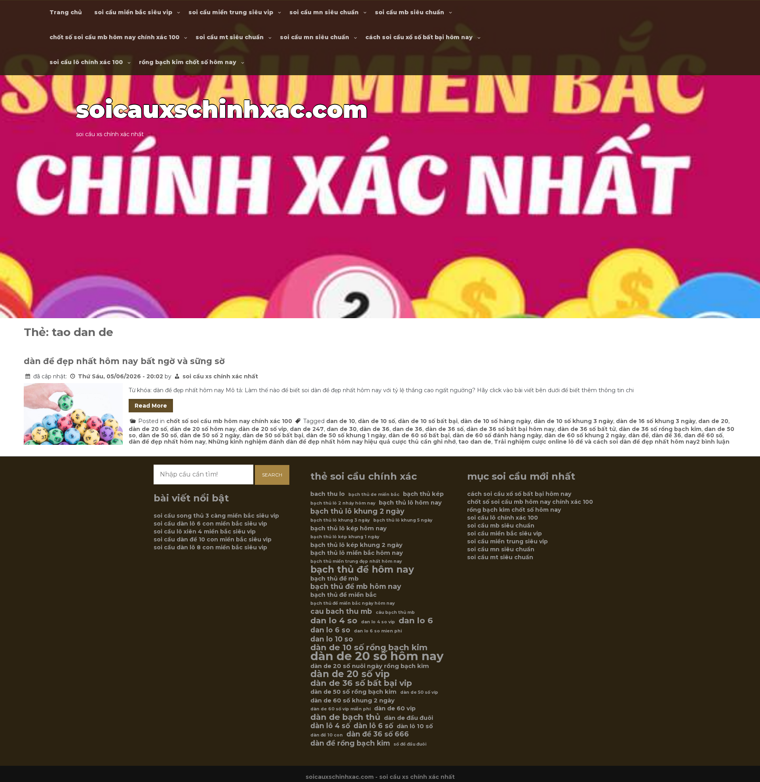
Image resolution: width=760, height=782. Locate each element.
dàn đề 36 (666, 435)
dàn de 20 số (148, 429)
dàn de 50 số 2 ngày (209, 435)
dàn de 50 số (158, 435)
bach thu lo (327, 493)
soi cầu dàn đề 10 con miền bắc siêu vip (213, 539)
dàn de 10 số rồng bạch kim (369, 647)
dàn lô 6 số (373, 726)
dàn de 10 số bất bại (428, 421)
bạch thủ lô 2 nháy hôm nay (342, 503)
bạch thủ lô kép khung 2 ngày (356, 545)
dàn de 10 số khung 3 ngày (573, 421)
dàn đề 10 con (326, 735)
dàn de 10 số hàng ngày (495, 421)
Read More (151, 405)
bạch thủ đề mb (334, 578)
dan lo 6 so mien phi (378, 631)
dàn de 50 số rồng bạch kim (353, 691)
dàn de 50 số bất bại (272, 435)
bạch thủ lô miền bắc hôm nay (356, 552)
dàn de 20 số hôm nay (203, 429)
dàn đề (638, 435)
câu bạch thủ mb (395, 612)
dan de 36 (407, 429)
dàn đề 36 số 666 (377, 734)
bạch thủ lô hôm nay (410, 502)
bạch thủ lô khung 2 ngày (357, 511)
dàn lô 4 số (330, 726)
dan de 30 (342, 429)
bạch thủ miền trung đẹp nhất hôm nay (356, 561)
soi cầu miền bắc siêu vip (133, 12)
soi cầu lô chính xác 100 (86, 62)
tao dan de (474, 441)
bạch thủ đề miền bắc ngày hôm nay (352, 603)
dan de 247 (307, 429)
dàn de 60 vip (395, 708)
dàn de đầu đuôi (408, 717)
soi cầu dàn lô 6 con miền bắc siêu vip (210, 523)
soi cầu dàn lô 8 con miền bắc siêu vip (210, 547)
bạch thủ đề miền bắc (343, 594)
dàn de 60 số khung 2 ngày (584, 435)
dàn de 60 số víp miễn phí (340, 709)
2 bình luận (713, 441)
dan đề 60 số (703, 435)
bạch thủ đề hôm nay (362, 569)
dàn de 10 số (376, 421)
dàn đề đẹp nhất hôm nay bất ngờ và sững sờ (124, 361)
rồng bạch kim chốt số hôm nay (187, 62)
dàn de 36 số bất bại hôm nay (510, 429)
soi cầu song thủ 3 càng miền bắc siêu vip (216, 515)
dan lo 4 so (333, 620)
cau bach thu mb (341, 611)
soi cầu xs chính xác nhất (220, 376)
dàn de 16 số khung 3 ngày (655, 421)
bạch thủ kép (423, 493)
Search (272, 475)
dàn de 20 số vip (262, 429)
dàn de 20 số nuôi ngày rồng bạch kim (369, 666)
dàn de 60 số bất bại (419, 435)
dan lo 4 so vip (378, 621)
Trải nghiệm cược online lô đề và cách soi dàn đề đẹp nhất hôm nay (595, 441)
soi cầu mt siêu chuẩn (230, 37)
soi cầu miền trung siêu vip (230, 12)
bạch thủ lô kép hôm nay (348, 528)
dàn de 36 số (444, 429)
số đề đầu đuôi (409, 744)
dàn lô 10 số (415, 726)
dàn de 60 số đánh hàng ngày (497, 435)
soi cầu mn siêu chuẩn (324, 12)
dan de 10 (340, 421)
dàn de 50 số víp (419, 692)
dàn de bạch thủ (345, 717)
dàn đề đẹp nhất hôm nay (167, 441)
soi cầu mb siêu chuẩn (409, 12)
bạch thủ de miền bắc (373, 494)
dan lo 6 (416, 620)
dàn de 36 (374, 429)
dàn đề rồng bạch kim (350, 743)
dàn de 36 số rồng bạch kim (660, 429)
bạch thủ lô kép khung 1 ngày (344, 536)
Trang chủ (65, 12)
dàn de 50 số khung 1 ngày (346, 435)
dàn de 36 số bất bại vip (361, 683)
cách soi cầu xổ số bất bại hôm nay (419, 37)
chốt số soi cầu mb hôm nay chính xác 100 (114, 37)
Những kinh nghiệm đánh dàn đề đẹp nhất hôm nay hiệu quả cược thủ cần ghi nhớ (332, 441)
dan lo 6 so (330, 630)
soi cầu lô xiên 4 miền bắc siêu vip (205, 531)
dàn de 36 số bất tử (586, 429)
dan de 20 (713, 421)
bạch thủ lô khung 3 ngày (340, 520)
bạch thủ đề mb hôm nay (355, 586)
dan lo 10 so (331, 639)
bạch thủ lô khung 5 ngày (402, 520)
